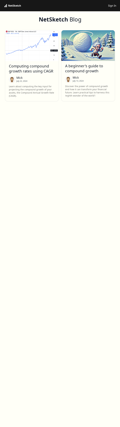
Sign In (112, 5)
